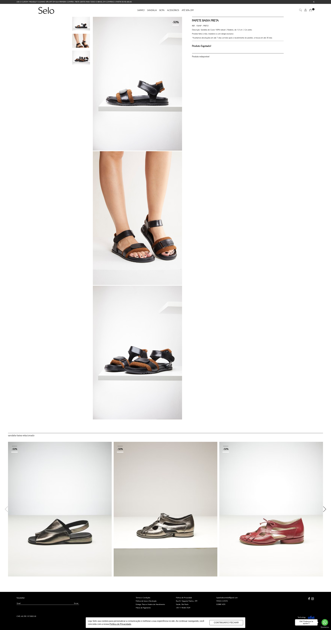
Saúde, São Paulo (182, 604)
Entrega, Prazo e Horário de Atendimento (150, 604)
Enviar (76, 603)
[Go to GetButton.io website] (325, 627)
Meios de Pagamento (143, 608)
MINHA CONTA (222, 601)
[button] (324, 509)
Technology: (302, 617)
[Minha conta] (305, 11)
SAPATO (141, 10)
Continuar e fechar (226, 622)
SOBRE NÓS (220, 604)
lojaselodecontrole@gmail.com (227, 598)
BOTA (161, 10)
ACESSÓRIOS (173, 10)
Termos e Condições (143, 598)
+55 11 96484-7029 (183, 608)
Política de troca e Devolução (146, 601)
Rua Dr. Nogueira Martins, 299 (186, 601)
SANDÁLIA (152, 10)
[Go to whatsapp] (325, 622)
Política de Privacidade (184, 598)
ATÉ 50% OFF (188, 10)
